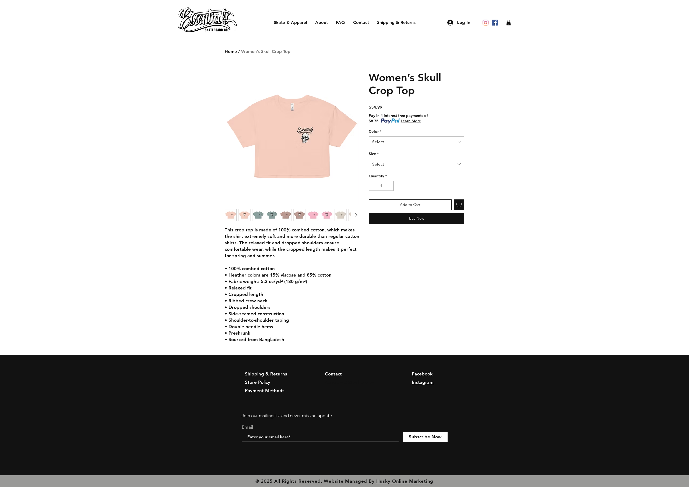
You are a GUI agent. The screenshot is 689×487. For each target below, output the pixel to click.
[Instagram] (485, 23)
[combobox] (416, 142)
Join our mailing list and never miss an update (287, 415)
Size (374, 153)
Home (231, 51)
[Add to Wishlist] (459, 204)
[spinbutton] (381, 186)
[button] (508, 22)
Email (247, 427)
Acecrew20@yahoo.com (350, 382)
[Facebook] (495, 23)
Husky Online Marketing (405, 481)
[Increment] (389, 186)
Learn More (411, 121)
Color (375, 131)
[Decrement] (373, 186)
